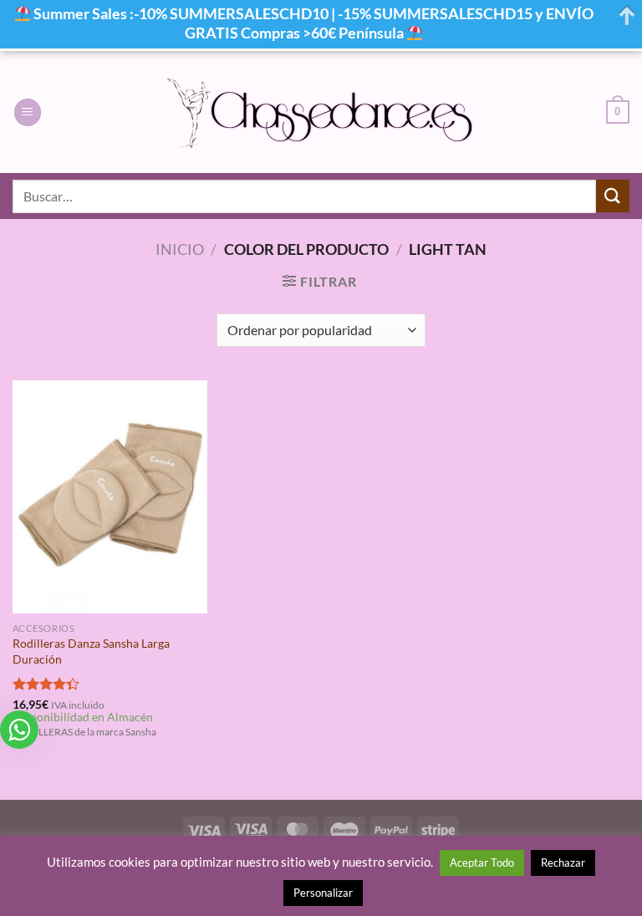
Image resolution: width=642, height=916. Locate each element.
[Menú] (27, 112)
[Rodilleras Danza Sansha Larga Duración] (110, 496)
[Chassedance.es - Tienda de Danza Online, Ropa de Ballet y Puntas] (321, 112)
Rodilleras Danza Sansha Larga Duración (91, 651)
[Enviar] (612, 196)
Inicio (179, 249)
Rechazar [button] (563, 862)
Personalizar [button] (323, 892)
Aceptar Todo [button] (482, 862)
